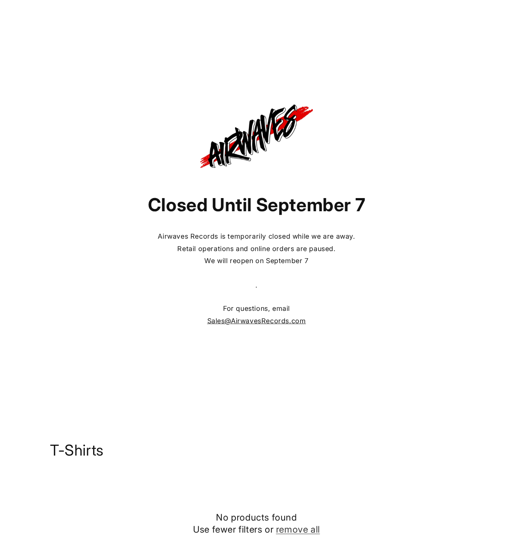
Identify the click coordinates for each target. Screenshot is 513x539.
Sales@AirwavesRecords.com (256, 321)
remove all (298, 529)
